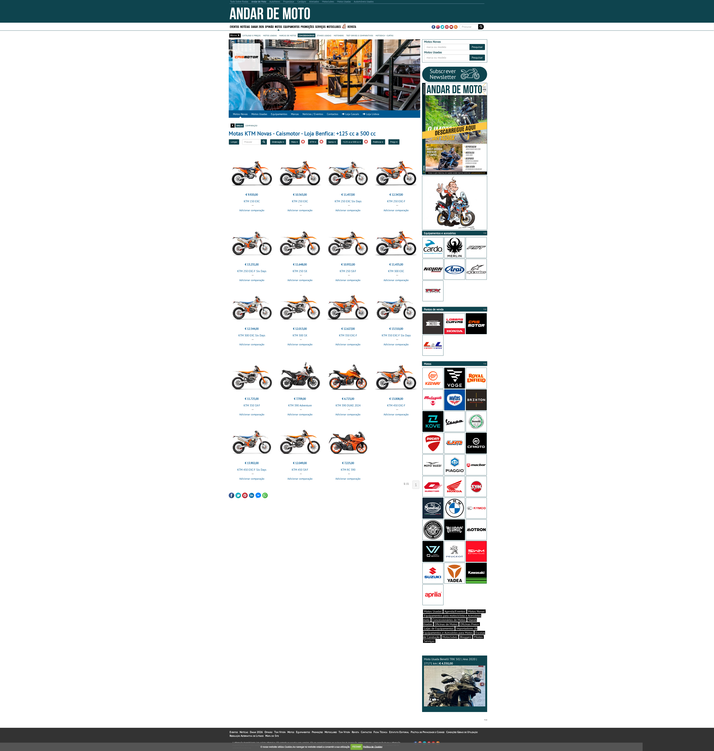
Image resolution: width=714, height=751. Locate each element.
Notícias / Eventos (313, 114)
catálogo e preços (251, 35)
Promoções (307, 26)
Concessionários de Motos (449, 620)
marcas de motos (287, 35)
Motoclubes (334, 26)
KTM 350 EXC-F (348, 335)
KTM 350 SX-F (252, 405)
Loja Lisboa (372, 114)
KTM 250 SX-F (348, 271)
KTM (312, 141)
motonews (339, 35)
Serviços (429, 641)
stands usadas (324, 35)
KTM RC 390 (348, 469)
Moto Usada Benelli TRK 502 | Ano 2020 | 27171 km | (450, 661)
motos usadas (270, 35)
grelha (239, 125)
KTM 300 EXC (396, 271)
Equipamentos (279, 114)
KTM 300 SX (300, 335)
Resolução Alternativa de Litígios (246, 735)
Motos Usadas (259, 114)
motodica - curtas (384, 35)
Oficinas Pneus (469, 624)
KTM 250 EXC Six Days (348, 201)
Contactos (332, 114)
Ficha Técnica (380, 732)
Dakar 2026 (257, 26)
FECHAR (356, 746)
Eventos (234, 26)
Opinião (269, 26)
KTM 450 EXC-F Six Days (251, 469)
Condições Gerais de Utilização (462, 732)
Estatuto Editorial (399, 732)
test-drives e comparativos (359, 35)
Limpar (234, 141)
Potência (377, 141)
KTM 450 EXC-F (396, 405)
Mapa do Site (272, 735)
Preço (393, 141)
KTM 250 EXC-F (396, 201)
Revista (352, 26)
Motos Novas (240, 114)
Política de (372, 746)
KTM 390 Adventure (300, 405)
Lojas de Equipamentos (439, 628)
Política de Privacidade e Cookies (427, 732)
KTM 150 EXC (252, 201)
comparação (251, 125)
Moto (293, 141)
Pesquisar (477, 47)
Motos (290, 732)
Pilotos (478, 637)
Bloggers (465, 637)
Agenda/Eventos (454, 611)
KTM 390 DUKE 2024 (348, 405)
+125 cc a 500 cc (351, 141)
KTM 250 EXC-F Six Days (251, 271)
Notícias (244, 732)
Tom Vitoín (280, 732)
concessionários (306, 35)
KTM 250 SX (300, 271)
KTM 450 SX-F (300, 469)
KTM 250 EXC (300, 201)
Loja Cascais (352, 114)
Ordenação (277, 141)
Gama (331, 141)
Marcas (295, 114)
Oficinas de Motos (446, 624)
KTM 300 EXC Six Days (251, 335)
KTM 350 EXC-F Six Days (396, 335)
